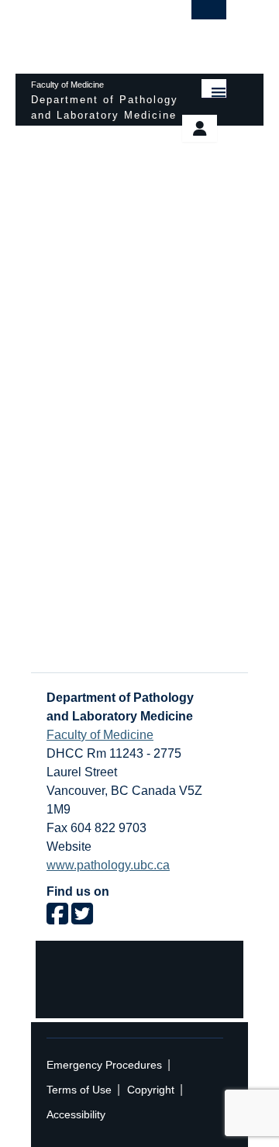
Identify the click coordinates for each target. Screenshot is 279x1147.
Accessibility (75, 1115)
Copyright (150, 1090)
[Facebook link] (57, 918)
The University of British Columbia (99, 29)
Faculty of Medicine (99, 734)
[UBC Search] (208, 17)
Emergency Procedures (104, 1065)
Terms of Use (79, 1090)
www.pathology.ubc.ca (108, 865)
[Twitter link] (82, 918)
